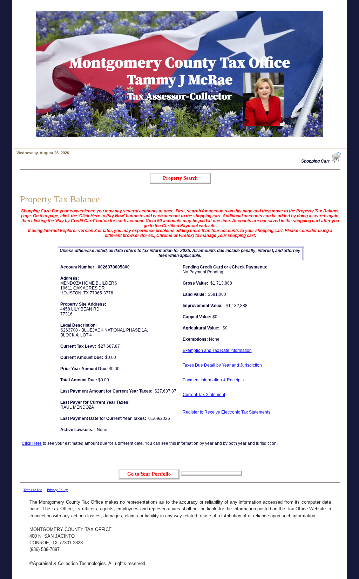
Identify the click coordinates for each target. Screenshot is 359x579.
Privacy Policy (57, 490)
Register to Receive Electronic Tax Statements (226, 412)
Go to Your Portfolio (149, 474)
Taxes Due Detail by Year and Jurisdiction (222, 365)
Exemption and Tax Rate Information (217, 350)
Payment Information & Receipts (213, 379)
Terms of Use (32, 490)
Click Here (32, 443)
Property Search (180, 178)
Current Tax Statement (204, 394)
